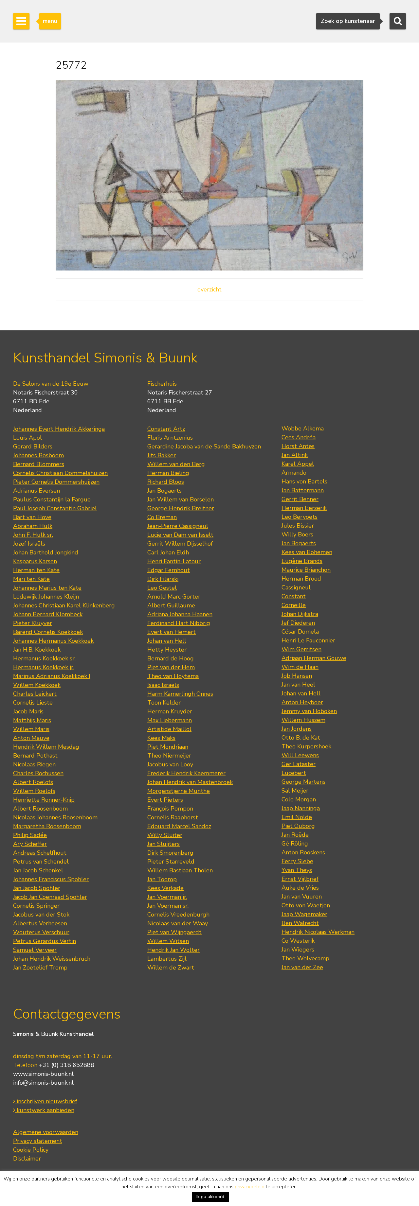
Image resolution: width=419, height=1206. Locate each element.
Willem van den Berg (176, 464)
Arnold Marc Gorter (173, 597)
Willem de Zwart (170, 967)
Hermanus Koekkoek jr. (43, 667)
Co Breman (162, 517)
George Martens (303, 782)
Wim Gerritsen (301, 649)
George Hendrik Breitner (180, 508)
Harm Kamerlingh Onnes (180, 694)
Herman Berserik (304, 508)
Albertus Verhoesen (40, 923)
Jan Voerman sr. (168, 906)
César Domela (300, 632)
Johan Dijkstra (300, 614)
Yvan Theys (297, 870)
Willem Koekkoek (37, 685)
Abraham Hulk (32, 526)
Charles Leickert (35, 694)
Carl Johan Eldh (168, 552)
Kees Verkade (165, 888)
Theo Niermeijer (169, 756)
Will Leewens (300, 755)
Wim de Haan (300, 667)
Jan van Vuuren (302, 896)
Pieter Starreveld (170, 861)
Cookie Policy (30, 1150)
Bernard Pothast (35, 756)
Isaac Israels (163, 685)
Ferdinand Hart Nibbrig (178, 623)
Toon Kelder (164, 703)
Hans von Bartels (304, 481)
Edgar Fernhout (168, 570)
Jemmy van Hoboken (309, 711)
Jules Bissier (298, 526)
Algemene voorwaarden (45, 1132)
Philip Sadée (30, 835)
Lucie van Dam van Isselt (180, 535)
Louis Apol (27, 438)
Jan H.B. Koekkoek (37, 650)
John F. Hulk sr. (33, 535)
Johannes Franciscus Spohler (51, 879)
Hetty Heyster (167, 650)
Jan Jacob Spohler (36, 888)
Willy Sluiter (164, 835)
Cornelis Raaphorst (172, 817)
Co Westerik (298, 941)
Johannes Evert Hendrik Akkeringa (59, 429)
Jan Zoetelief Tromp (40, 967)
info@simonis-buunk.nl (43, 1083)
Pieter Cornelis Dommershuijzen (56, 482)
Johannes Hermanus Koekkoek (53, 641)
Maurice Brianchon (306, 570)
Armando (294, 473)
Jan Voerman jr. (167, 897)
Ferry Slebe (297, 861)
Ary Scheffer (30, 844)
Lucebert (294, 773)
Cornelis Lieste (33, 703)
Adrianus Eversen (36, 491)
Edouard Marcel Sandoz (179, 826)
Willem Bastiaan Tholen (180, 870)
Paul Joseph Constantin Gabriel (55, 508)
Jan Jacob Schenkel (38, 870)
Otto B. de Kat (301, 738)
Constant (294, 596)
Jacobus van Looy (170, 764)
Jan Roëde (295, 835)
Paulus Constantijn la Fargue (52, 499)
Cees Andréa (299, 437)
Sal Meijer (295, 791)
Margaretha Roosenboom (47, 826)
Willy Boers (297, 534)
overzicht (209, 289)
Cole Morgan (299, 799)
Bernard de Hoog (170, 658)
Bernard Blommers (38, 464)
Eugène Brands (302, 561)
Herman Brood (301, 579)
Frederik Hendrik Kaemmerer (186, 773)
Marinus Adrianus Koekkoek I (51, 676)
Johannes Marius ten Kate (47, 588)
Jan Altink (295, 455)
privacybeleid (249, 1186)
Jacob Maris (28, 711)
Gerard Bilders (32, 446)
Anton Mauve (31, 738)
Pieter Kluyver (32, 623)
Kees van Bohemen (307, 552)
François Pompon (170, 809)
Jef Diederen (298, 623)
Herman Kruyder (169, 711)
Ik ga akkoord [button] (210, 1197)
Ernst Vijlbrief (300, 879)
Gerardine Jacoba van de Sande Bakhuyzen (204, 446)
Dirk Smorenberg (170, 853)
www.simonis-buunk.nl (43, 1074)
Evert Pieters (165, 800)
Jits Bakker (161, 455)
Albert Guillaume (171, 605)
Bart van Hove (32, 517)
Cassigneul (296, 587)
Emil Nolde (297, 817)
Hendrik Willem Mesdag (46, 747)
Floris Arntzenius (170, 438)
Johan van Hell (166, 641)
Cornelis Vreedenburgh (178, 914)
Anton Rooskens (303, 852)
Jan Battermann (303, 490)
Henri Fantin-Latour (174, 561)
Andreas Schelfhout (39, 853)
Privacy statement (37, 1141)
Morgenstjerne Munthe (178, 791)
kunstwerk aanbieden (44, 1110)
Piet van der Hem (171, 667)
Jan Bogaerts (164, 491)
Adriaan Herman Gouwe (314, 658)
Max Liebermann (169, 720)
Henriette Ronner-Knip (44, 800)
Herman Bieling (168, 473)
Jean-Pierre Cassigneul (177, 526)
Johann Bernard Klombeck (47, 614)
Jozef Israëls (29, 544)
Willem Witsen (168, 941)
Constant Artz (166, 429)
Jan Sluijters (163, 844)
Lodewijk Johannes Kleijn (46, 597)
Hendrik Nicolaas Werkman (318, 932)
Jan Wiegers (298, 949)
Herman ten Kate (36, 570)
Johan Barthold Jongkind (45, 552)
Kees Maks (161, 738)
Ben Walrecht (300, 923)
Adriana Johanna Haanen (179, 614)
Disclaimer (27, 1158)
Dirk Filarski (162, 579)
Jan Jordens (297, 729)
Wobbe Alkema (303, 428)
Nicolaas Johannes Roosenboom (55, 817)
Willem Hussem (303, 720)
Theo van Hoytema (173, 676)
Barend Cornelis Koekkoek (48, 632)
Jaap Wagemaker (304, 914)
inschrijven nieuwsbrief (46, 1101)
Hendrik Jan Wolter (173, 950)
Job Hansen (297, 676)
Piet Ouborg (298, 826)
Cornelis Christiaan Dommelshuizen (60, 473)
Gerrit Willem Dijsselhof (180, 544)
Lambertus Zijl (167, 959)
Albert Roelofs (33, 782)
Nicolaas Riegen (34, 764)
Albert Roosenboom (40, 809)
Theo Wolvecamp (305, 958)
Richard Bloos (165, 482)
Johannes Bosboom (38, 455)
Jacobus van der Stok (41, 914)
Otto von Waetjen (306, 905)
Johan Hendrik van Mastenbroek (190, 782)
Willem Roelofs (34, 791)
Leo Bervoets (300, 517)
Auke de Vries (300, 888)
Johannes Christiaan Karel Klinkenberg (64, 605)
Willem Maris (31, 729)
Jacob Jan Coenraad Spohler (50, 897)
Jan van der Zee (302, 967)
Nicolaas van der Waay (177, 923)
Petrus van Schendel (41, 861)
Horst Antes (298, 446)
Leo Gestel (162, 588)
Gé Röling (295, 844)
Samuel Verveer (35, 950)
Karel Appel (298, 464)
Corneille (294, 605)
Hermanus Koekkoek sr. (44, 658)
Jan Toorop (162, 879)
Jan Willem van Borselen (180, 499)
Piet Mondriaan (167, 747)
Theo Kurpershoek (306, 746)
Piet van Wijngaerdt (174, 932)
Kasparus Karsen (35, 561)
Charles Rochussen (38, 773)
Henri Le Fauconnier (308, 640)
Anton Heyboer (302, 702)
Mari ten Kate (31, 579)
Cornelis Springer (36, 906)
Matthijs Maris (32, 720)
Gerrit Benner (300, 499)
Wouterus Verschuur (41, 932)
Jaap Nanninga (301, 808)
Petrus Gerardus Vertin (44, 941)
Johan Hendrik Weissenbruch (51, 959)
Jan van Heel (298, 685)
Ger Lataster (299, 764)
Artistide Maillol (169, 729)
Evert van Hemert (171, 632)
